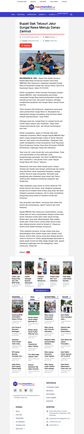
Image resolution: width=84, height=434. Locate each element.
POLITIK (19, 415)
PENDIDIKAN (31, 14)
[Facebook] (26, 390)
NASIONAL (21, 14)
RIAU (13, 14)
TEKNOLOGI (20, 425)
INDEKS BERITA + (62, 14)
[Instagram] (15, 390)
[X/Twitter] (20, 390)
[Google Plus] (31, 390)
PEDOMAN (50, 394)
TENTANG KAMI (52, 387)
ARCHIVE (19, 429)
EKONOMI (19, 418)
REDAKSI (49, 391)
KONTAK (49, 401)
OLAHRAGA (20, 422)
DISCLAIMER (51, 398)
